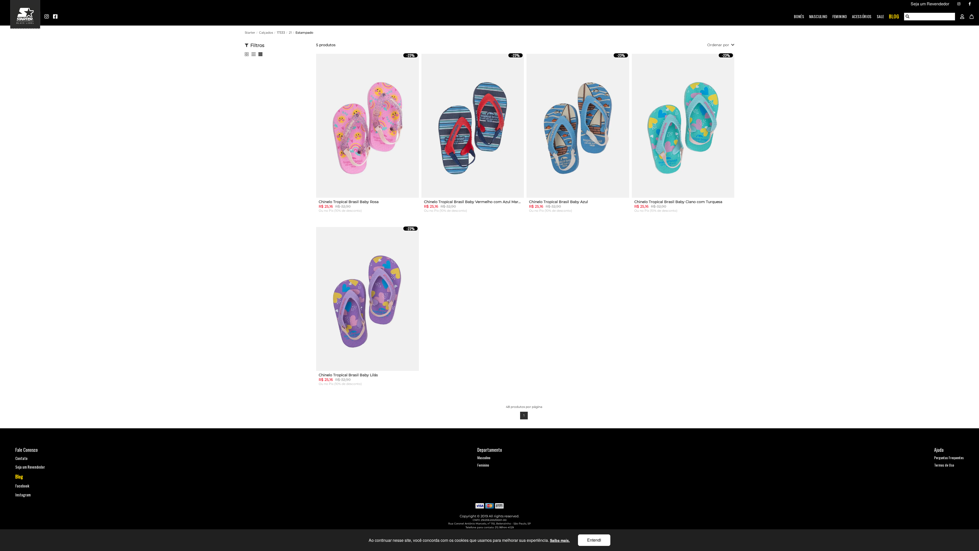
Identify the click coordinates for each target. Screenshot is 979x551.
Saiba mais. (560, 540)
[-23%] (367, 127)
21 (290, 32)
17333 (281, 32)
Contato (21, 458)
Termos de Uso (944, 465)
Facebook (22, 486)
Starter (250, 32)
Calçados (266, 32)
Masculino (818, 16)
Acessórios (862, 16)
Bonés (799, 16)
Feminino (839, 16)
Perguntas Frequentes (949, 457)
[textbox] (929, 16)
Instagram (23, 494)
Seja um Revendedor (30, 467)
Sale (880, 16)
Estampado (304, 32)
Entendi (594, 540)
